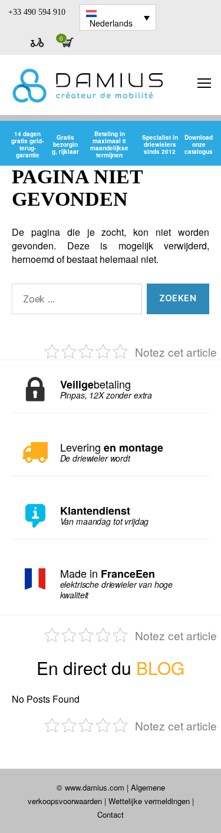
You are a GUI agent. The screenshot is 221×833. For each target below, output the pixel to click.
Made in (116, 584)
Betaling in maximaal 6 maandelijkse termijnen (109, 144)
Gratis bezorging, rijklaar (65, 144)
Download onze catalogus (198, 144)
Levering (111, 452)
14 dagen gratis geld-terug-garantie (27, 144)
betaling (106, 389)
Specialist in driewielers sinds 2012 (160, 144)
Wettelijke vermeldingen (149, 800)
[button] (118, 17)
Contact (110, 814)
